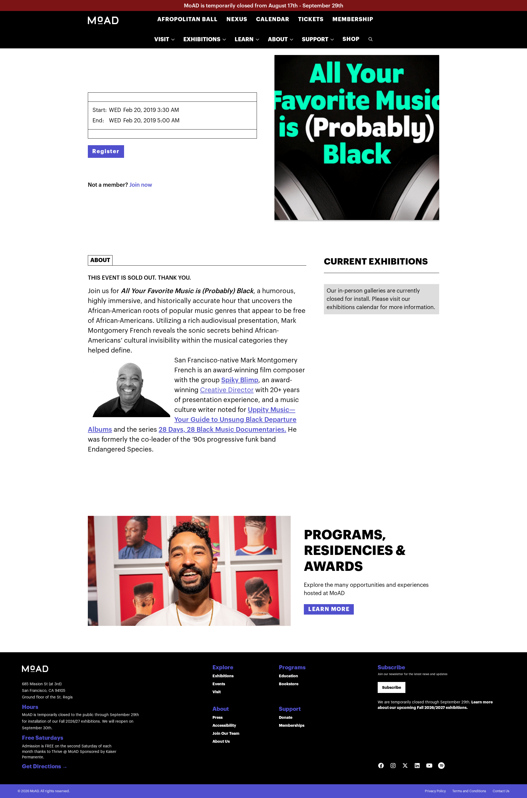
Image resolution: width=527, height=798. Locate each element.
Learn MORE (328, 609)
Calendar (272, 19)
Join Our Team (225, 733)
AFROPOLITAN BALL (187, 19)
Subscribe (391, 687)
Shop (351, 39)
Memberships (291, 725)
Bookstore (288, 684)
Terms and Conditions (469, 791)
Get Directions (45, 766)
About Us (221, 741)
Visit (216, 692)
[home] (103, 19)
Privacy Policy (435, 791)
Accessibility (224, 725)
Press (217, 717)
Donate (285, 717)
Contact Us (501, 791)
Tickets (311, 19)
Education (288, 676)
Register (106, 151)
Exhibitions (223, 676)
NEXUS (236, 19)
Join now (140, 185)
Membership (352, 19)
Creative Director (227, 390)
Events (218, 684)
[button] (164, 39)
